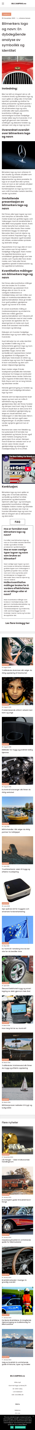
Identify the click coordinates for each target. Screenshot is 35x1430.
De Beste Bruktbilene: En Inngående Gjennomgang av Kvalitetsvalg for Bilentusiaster (16, 1322)
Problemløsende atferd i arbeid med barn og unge (17, 711)
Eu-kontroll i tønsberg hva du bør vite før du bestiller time (16, 950)
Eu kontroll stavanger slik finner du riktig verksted (16, 790)
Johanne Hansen (24, 18)
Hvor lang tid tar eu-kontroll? (14, 1028)
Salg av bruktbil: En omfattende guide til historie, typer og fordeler (16, 1363)
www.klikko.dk (19, 1395)
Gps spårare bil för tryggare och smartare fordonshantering (15, 910)
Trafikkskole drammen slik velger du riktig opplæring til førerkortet (17, 671)
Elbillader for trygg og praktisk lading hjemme (17, 751)
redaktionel (6, 14)
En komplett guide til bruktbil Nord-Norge (16, 1201)
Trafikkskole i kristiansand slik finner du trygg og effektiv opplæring (17, 1066)
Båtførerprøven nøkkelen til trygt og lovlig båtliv (17, 1106)
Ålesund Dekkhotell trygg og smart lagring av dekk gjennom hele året (16, 989)
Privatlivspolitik (20, 1427)
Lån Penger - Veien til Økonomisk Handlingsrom (16, 1161)
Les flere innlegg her (17, 623)
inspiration (5, 664)
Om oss (17, 1413)
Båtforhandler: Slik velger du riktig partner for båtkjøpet (16, 830)
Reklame (17, 1410)
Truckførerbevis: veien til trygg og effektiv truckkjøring (16, 870)
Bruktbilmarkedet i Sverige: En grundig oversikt (14, 1281)
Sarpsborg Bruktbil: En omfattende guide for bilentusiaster (16, 1241)
